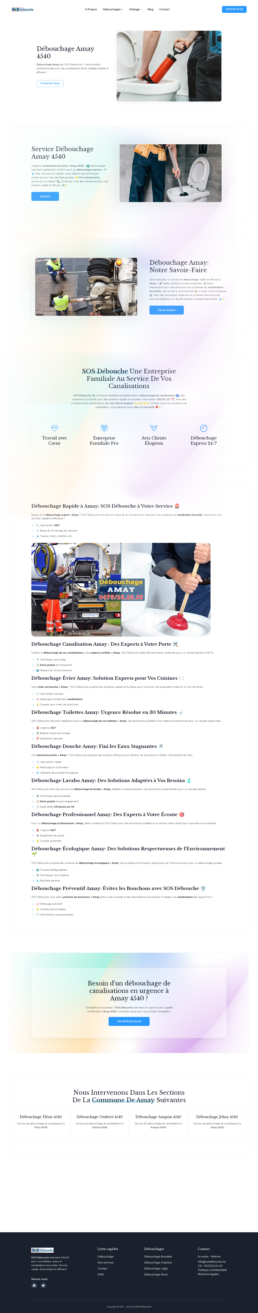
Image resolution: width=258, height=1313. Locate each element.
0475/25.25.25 (234, 9)
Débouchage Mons (156, 1274)
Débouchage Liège (156, 1268)
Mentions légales (208, 1274)
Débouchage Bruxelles (158, 1256)
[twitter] (43, 1285)
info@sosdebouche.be (212, 1261)
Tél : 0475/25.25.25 (210, 1265)
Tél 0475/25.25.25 (129, 1021)
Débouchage (105, 1256)
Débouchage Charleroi (158, 1262)
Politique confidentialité (212, 1270)
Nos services (105, 1262)
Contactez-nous (50, 83)
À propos (91, 9)
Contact (164, 9)
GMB (100, 1274)
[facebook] (34, 1285)
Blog (150, 9)
